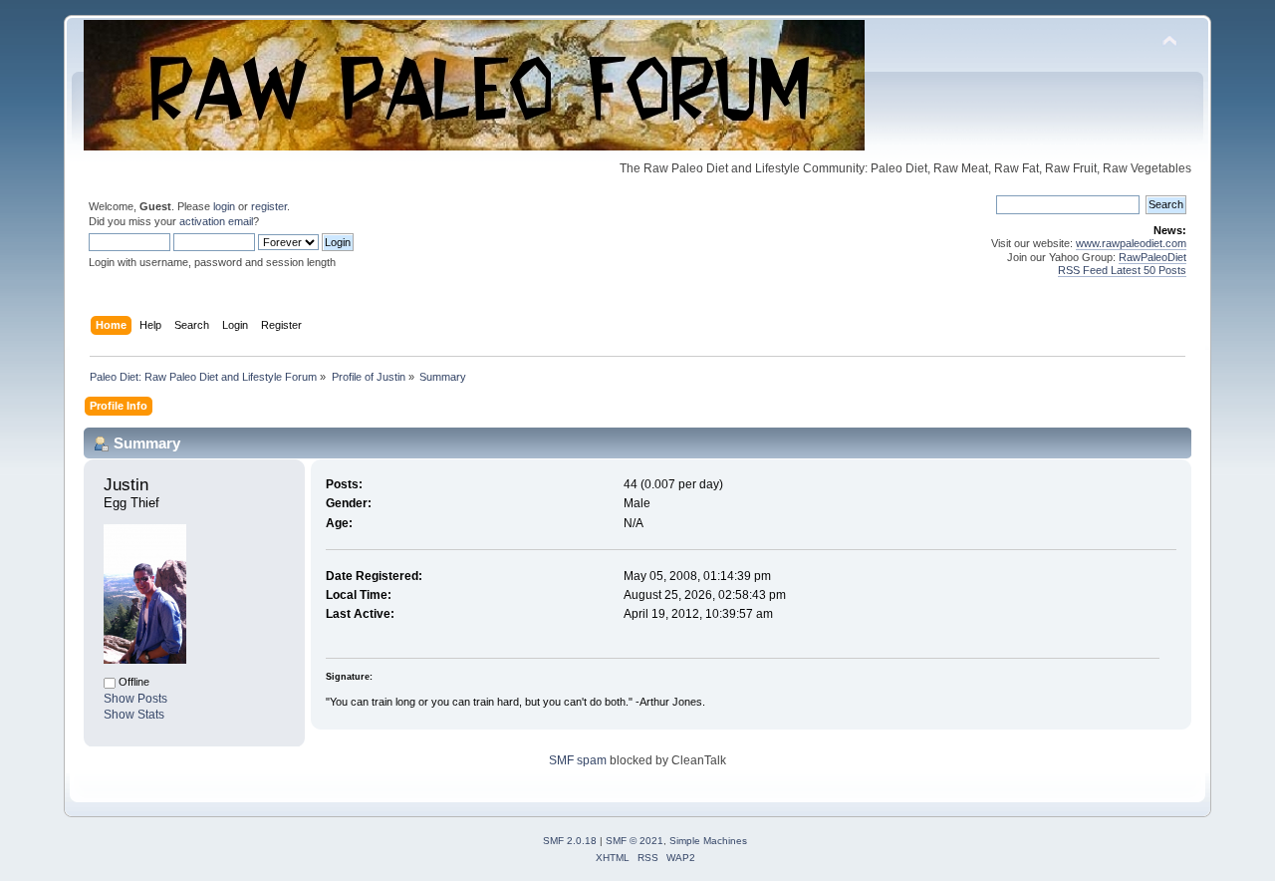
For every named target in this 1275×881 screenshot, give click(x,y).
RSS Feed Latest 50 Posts (1122, 270)
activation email (216, 221)
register (269, 206)
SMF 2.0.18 (570, 840)
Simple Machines (708, 840)
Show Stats (134, 715)
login (224, 206)
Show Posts (135, 699)
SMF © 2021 (634, 840)
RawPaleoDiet (1152, 257)
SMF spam (578, 760)
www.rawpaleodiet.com (1131, 243)
